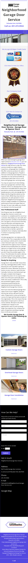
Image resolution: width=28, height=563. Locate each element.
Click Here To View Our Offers (14, 66)
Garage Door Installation (14, 395)
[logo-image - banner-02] (14, 38)
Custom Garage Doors (14, 350)
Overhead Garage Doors (14, 372)
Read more (14, 353)
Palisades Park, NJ (9, 132)
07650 (14, 320)
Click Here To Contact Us (14, 112)
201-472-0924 (18, 26)
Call (14, 560)
